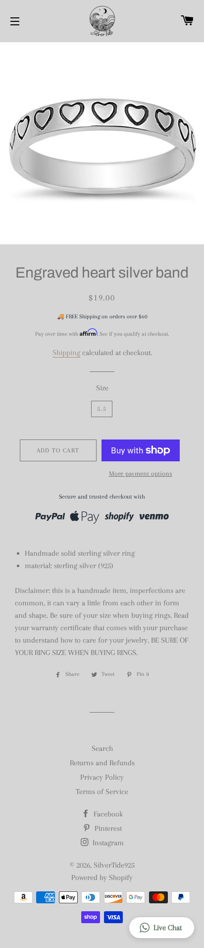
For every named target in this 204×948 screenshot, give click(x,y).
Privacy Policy (102, 777)
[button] (161, 927)
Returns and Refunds (102, 762)
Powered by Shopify (102, 877)
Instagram (107, 842)
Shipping (66, 352)
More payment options (140, 473)
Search (102, 748)
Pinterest (107, 828)
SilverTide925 (114, 865)
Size (102, 387)
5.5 (101, 408)
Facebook (107, 813)
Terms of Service (102, 791)
